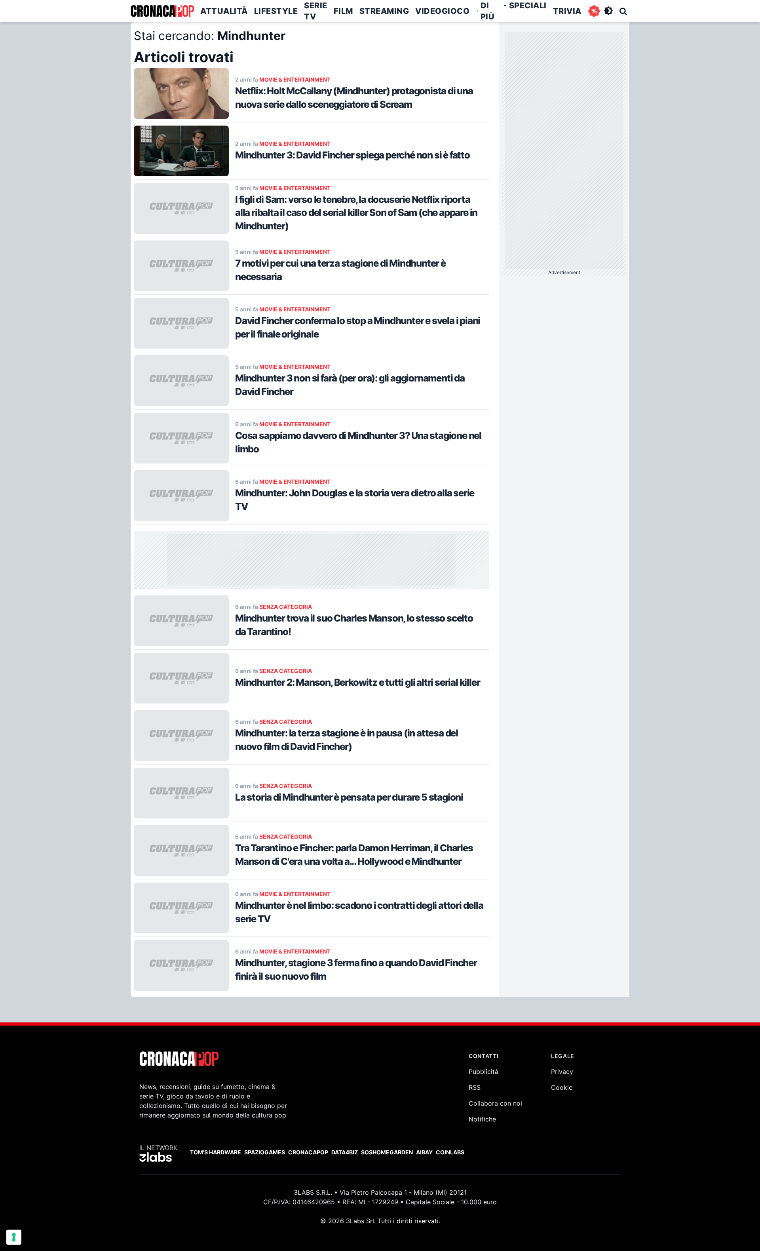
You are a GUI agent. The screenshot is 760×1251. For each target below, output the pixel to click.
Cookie (561, 1087)
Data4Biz (344, 1152)
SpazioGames (264, 1152)
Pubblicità (483, 1072)
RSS (475, 1087)
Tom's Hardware (215, 1152)
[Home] (162, 11)
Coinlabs (450, 1152)
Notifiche (482, 1119)
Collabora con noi (495, 1103)
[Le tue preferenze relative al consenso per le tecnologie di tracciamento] (13, 1237)
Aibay (424, 1152)
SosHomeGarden (387, 1152)
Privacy (562, 1072)
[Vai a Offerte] (594, 11)
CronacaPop (308, 1152)
